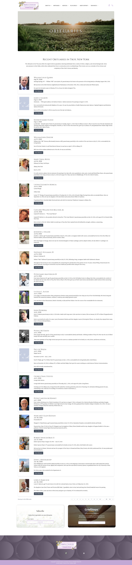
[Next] (113, 499)
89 (106, 499)
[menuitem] (48, 5)
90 (109, 499)
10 (100, 499)
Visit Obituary (38, 91)
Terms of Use (66, 563)
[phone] (112, 5)
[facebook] (109, 5)
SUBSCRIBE (40, 522)
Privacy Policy (59, 563)
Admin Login (73, 563)
